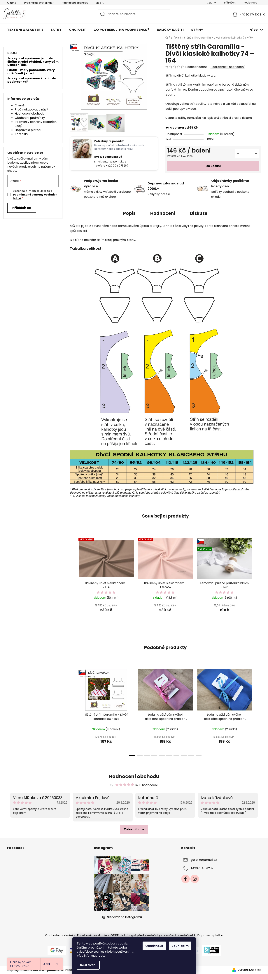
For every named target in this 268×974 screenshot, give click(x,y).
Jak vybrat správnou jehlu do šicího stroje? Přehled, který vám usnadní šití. (33, 62)
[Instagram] (194, 879)
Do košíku (213, 166)
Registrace (250, 2)
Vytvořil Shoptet (249, 970)
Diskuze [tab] (198, 213)
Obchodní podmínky (30, 118)
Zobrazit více (134, 829)
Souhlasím (180, 946)
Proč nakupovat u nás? (39, 3)
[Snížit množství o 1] (238, 153)
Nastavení (88, 965)
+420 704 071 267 (117, 165)
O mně (11, 3)
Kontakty (21, 134)
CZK (210, 2)
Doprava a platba (28, 130)
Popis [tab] (129, 213)
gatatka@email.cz (114, 161)
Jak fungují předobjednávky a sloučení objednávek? (158, 935)
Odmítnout (154, 946)
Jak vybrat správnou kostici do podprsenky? (31, 80)
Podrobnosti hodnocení (228, 67)
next (258, 580)
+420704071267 (201, 868)
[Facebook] (185, 879)
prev (73, 580)
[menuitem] (25, 29)
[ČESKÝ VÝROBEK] (106, 690)
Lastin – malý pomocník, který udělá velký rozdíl (31, 71)
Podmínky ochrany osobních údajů (36, 124)
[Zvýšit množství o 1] (256, 153)
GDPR (115, 935)
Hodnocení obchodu (75, 3)
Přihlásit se (21, 208)
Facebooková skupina (93, 935)
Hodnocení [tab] (162, 213)
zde (101, 956)
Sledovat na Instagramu (124, 917)
